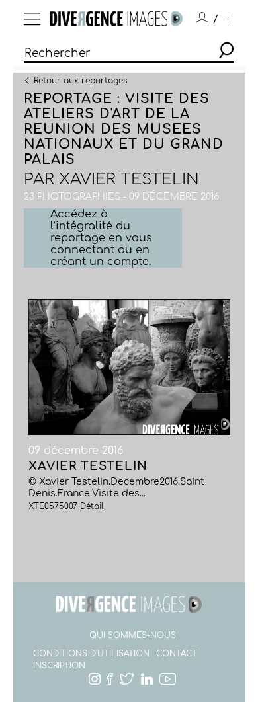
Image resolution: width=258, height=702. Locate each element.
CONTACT (176, 653)
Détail (91, 506)
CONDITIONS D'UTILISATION (91, 653)
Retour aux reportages (80, 80)
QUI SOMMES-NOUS (132, 635)
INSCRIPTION (59, 665)
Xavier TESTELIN (129, 179)
